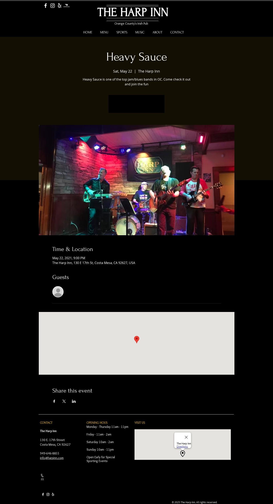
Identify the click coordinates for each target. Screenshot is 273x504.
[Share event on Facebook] (54, 401)
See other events (137, 106)
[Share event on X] (64, 401)
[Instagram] (53, 6)
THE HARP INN (133, 12)
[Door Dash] (67, 6)
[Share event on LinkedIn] (74, 401)
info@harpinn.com (52, 458)
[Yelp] (60, 6)
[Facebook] (46, 6)
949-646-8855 (50, 453)
